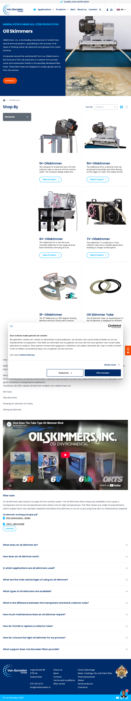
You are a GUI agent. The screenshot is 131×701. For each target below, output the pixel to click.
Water (81, 680)
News (56, 673)
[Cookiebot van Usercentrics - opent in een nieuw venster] (110, 326)
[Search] (100, 10)
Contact (93, 9)
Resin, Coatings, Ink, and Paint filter (95, 673)
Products (61, 9)
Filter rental (59, 683)
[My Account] (107, 10)
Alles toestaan (102, 373)
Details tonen (110, 365)
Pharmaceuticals (86, 677)
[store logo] (13, 9)
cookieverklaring (27, 355)
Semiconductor (85, 683)
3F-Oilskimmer (50, 314)
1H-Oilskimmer (50, 163)
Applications (44, 9)
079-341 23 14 (36, 683)
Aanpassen (64, 373)
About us (82, 9)
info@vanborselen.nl (40, 687)
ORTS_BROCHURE (15, 524)
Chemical (82, 687)
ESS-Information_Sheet (18, 518)
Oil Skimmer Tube (100, 314)
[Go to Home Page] (4, 100)
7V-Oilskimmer (98, 239)
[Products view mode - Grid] (121, 107)
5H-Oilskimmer (98, 163)
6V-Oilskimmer (51, 239)
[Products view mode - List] (126, 107)
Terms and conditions (64, 680)
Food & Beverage (86, 670)
